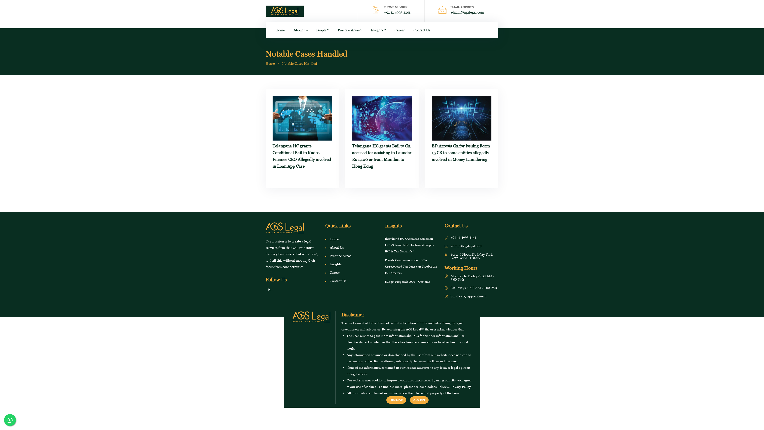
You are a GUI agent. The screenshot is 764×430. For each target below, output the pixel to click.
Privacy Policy (460, 387)
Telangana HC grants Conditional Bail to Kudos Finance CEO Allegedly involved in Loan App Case (302, 156)
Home (280, 30)
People (321, 30)
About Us (300, 30)
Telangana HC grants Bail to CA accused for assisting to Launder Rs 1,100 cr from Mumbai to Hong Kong (381, 156)
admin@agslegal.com (467, 12)
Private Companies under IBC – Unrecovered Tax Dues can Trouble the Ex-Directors (411, 266)
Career (400, 30)
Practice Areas (349, 30)
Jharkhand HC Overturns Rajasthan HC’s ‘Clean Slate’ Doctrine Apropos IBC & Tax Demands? (409, 245)
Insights (377, 30)
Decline (396, 400)
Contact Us (421, 30)
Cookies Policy (435, 387)
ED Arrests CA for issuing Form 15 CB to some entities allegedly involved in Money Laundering (461, 152)
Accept (419, 400)
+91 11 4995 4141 (397, 12)
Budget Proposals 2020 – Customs (407, 281)
